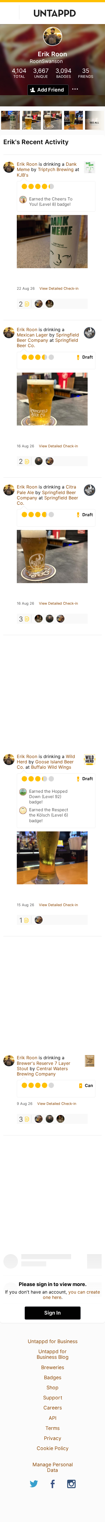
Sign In (52, 1313)
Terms (52, 1428)
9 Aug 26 (24, 1104)
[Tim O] (39, 304)
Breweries (52, 1367)
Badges (52, 1377)
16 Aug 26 (25, 446)
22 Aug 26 (26, 289)
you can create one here (71, 1294)
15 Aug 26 (25, 905)
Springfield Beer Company (48, 337)
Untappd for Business (53, 1341)
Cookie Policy (53, 1448)
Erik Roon (27, 164)
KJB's (22, 175)
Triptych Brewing (56, 169)
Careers (52, 1408)
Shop (52, 1387)
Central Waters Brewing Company (42, 1071)
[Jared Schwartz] (39, 461)
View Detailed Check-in (58, 289)
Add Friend (50, 90)
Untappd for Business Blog (53, 1354)
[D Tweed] (49, 304)
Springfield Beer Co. (47, 500)
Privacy (52, 1438)
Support (52, 1398)
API (53, 1418)
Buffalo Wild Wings (51, 767)
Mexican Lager (32, 335)
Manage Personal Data (52, 1467)
